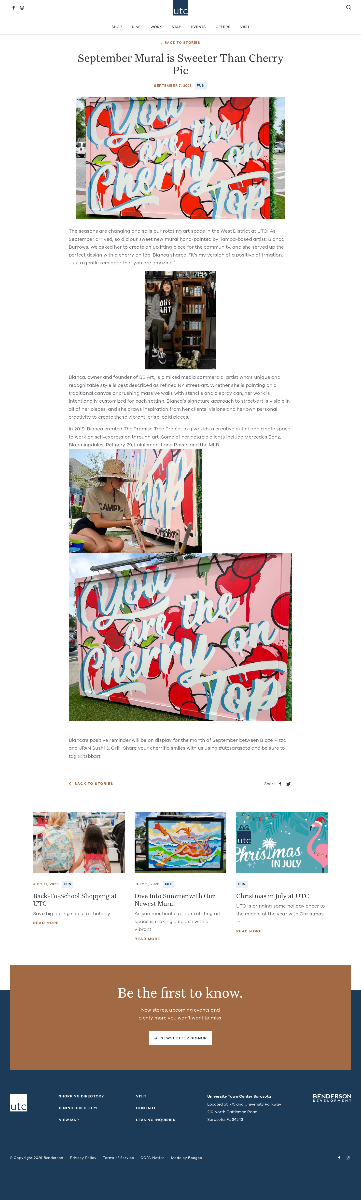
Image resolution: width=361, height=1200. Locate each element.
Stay (176, 26)
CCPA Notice (152, 1157)
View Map (69, 1120)
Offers (223, 26)
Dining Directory (78, 1108)
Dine (136, 26)
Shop (116, 26)
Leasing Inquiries (155, 1120)
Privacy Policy (83, 1157)
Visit (245, 26)
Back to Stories (182, 42)
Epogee (195, 1157)
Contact (146, 1108)
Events (198, 26)
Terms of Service (118, 1157)
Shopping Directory (81, 1096)
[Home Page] (180, 7)
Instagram (22, 8)
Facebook (13, 8)
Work (156, 26)
